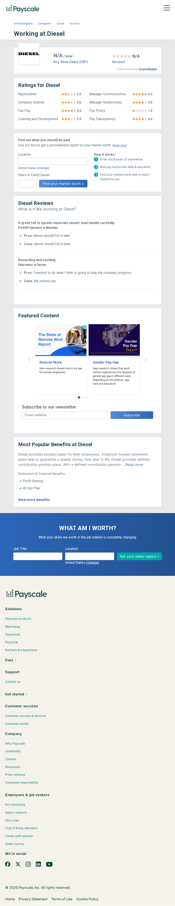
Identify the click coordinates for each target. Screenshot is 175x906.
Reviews (118, 62)
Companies (44, 23)
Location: (25, 154)
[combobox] (53, 161)
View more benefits (34, 500)
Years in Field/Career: (34, 175)
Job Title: (20, 549)
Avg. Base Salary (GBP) (70, 62)
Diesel (60, 23)
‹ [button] (29, 359)
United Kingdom (23, 23)
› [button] (145, 359)
